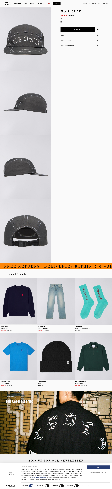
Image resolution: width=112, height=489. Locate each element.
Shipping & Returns (66, 40)
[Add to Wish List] (97, 29)
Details (62, 35)
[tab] (47, 3)
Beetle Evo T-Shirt (5, 382)
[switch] (47, 486)
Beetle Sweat (4, 327)
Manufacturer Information (67, 45)
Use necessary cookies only (98, 472)
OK (98, 467)
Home (62, 8)
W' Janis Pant (43, 327)
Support (100, 3)
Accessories (72, 8)
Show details (85, 485)
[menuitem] (17, 3)
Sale (66, 8)
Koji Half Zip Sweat (80, 382)
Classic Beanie (42, 382)
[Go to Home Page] (7, 3)
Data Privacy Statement (39, 477)
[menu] (37, 3)
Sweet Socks (82, 327)
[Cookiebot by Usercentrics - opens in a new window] (10, 486)
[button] (106, 3)
